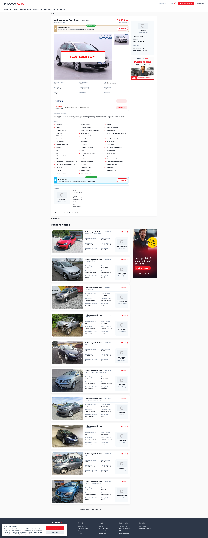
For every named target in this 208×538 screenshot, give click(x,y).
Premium (80, 533)
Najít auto (101, 526)
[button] (72, 213)
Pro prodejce (61, 9)
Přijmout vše (55, 528)
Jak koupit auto (84, 509)
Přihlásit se (200, 3)
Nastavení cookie (124, 533)
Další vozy (136, 36)
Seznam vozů (56, 14)
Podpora (7, 9)
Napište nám (142, 526)
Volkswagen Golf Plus (93, 232)
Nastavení (55, 532)
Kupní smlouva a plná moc (140, 50)
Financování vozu (49, 9)
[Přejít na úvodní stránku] (14, 3)
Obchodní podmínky (124, 528)
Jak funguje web (96, 509)
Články (16, 9)
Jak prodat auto (83, 528)
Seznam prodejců (25, 9)
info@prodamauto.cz (145, 528)
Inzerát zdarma (187, 3)
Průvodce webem (123, 526)
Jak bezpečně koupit (139, 48)
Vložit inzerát (82, 526)
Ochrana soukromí (124, 531)
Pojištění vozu (37, 9)
